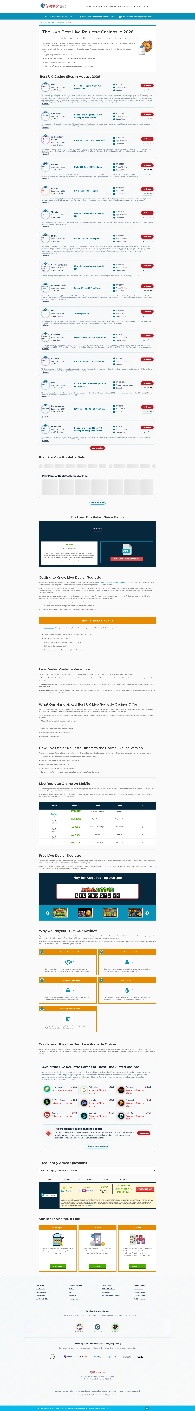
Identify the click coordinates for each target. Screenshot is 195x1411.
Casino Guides (107, 1285)
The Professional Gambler (111, 1296)
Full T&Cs (45, 104)
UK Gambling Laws (108, 1289)
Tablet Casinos (139, 1299)
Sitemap (58, 1391)
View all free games (98, 503)
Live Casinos (40, 1285)
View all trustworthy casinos (97, 1146)
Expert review (67, 1191)
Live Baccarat (40, 1296)
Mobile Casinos (139, 1285)
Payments (129, 6)
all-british (97, 810)
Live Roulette (40, 1289)
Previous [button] (48, 912)
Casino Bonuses (109, 6)
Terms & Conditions (83, 1391)
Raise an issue (144, 1133)
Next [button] (147, 912)
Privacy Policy (68, 1391)
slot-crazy (97, 818)
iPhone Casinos (139, 1292)
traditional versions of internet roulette (114, 582)
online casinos (49, 628)
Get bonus (147, 85)
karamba (97, 834)
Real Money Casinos (93, 6)
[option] (60, 912)
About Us (112, 1391)
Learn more (58, 1266)
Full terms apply (88, 1205)
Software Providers (75, 1285)
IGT (70, 1292)
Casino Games (141, 6)
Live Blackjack (41, 1292)
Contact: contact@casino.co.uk (129, 1391)
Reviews (121, 6)
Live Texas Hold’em (42, 1299)
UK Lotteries (106, 1292)
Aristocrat (72, 1296)
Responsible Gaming (99, 1391)
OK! (147, 1408)
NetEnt (71, 1289)
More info (146, 90)
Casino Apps (138, 1289)
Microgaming (73, 1299)
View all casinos (97, 448)
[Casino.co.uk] (53, 6)
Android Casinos (140, 1296)
